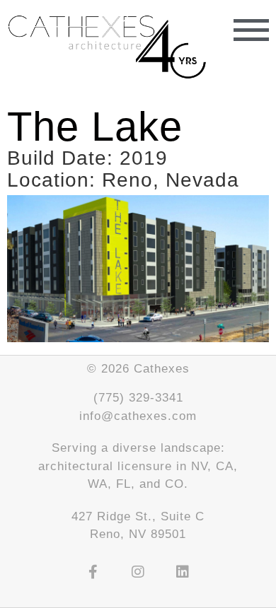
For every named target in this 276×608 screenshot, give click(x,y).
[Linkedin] (182, 572)
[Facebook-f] (93, 572)
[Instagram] (138, 572)
